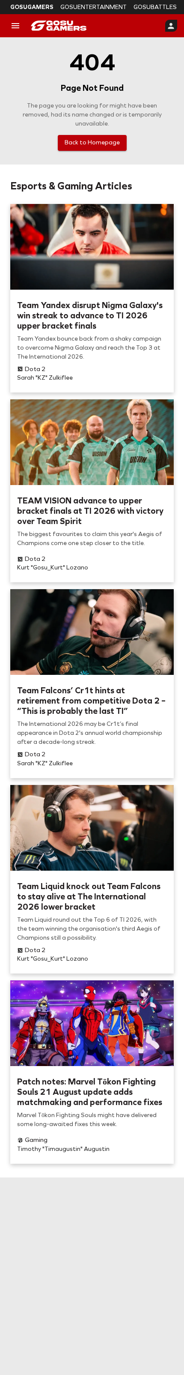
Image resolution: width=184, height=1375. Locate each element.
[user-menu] (171, 26)
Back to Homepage (92, 142)
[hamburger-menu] (15, 25)
